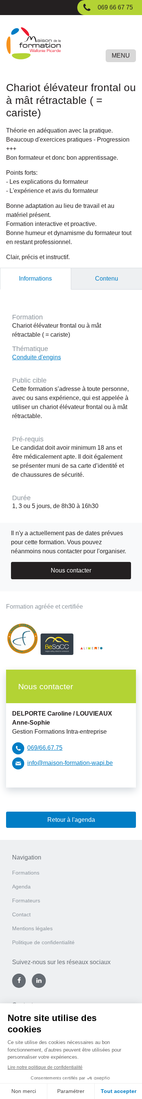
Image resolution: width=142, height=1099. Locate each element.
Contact (21, 914)
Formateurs (26, 901)
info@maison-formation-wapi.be (70, 763)
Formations (25, 873)
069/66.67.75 (44, 748)
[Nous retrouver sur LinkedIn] (38, 981)
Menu (121, 55)
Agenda (21, 887)
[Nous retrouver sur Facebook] (19, 981)
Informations (35, 278)
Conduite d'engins (36, 357)
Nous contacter (71, 570)
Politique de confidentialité (43, 942)
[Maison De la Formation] (71, 44)
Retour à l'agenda (71, 820)
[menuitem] (71, 875)
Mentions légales (32, 928)
